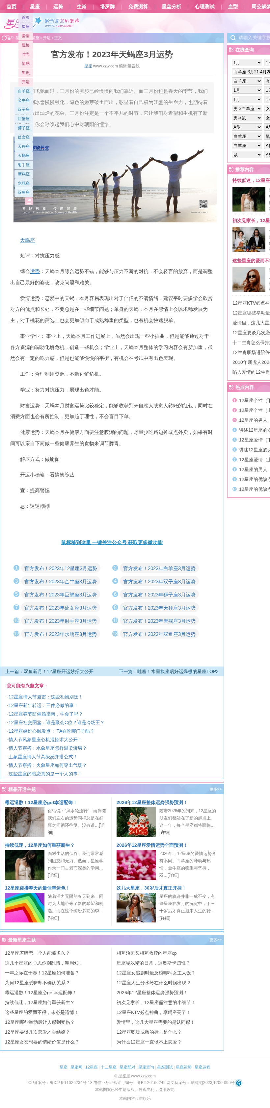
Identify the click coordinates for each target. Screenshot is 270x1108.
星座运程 (202, 1067)
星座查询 (146, 1067)
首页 (11, 6)
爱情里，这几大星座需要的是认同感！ (156, 1022)
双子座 (24, 109)
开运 (26, 82)
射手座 (24, 165)
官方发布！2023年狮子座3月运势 (159, 594)
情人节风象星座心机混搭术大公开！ (45, 739)
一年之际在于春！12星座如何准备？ (42, 972)
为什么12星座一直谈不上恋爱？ (149, 1042)
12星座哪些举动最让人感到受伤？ (40, 1022)
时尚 (26, 54)
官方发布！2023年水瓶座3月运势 (60, 634)
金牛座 (24, 100)
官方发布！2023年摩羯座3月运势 (159, 621)
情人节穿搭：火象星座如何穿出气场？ (48, 765)
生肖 (82, 6)
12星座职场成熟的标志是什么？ (149, 1032)
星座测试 (165, 1067)
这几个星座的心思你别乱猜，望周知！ (44, 963)
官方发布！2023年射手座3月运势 (60, 621)
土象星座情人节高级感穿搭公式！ (43, 756)
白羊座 (24, 91)
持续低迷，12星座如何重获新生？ (40, 845)
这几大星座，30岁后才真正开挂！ (151, 888)
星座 (35, 6)
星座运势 (184, 1067)
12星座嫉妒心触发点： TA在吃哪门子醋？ (51, 731)
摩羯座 (24, 174)
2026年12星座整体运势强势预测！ (152, 802)
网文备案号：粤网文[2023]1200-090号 (201, 1082)
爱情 (26, 36)
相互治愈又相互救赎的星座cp (147, 953)
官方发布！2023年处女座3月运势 (60, 608)
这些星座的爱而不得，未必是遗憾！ (42, 1012)
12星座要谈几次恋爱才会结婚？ (37, 1032)
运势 (58, 6)
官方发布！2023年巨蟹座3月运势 (60, 594)
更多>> (215, 789)
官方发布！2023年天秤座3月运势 (159, 608)
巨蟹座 (24, 118)
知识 (26, 72)
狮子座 (24, 128)
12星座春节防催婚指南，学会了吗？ (46, 714)
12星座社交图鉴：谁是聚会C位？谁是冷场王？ (57, 722)
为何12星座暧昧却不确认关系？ (37, 982)
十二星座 (109, 1067)
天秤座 (24, 146)
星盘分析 (171, 6)
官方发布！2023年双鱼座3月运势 (159, 634)
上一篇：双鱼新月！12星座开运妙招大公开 (49, 671)
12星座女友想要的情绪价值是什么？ (42, 1042)
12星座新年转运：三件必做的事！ (43, 705)
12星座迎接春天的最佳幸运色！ (37, 888)
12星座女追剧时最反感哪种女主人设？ (156, 972)
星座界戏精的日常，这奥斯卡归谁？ (153, 963)
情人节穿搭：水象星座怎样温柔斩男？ (48, 748)
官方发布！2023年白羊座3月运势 (159, 568)
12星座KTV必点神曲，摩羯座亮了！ (154, 1012)
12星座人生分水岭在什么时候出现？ (154, 982)
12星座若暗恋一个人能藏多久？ (37, 953)
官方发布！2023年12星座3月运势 (60, 568)
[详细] (165, 832)
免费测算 (138, 6)
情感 (26, 63)
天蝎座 (24, 155)
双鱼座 (24, 192)
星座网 (76, 1067)
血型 (233, 6)
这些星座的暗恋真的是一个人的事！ (45, 773)
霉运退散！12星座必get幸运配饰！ (41, 802)
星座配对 (127, 1067)
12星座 (91, 1067)
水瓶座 (24, 183)
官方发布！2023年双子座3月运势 (159, 581)
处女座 (24, 137)
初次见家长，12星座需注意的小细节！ (156, 1002)
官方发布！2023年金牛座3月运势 (60, 581)
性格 (26, 45)
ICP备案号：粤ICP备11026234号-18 (60, 1082)
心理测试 (205, 6)
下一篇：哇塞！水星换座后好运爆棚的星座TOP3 (169, 671)
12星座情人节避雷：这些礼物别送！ (46, 696)
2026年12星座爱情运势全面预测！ (152, 845)
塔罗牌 (107, 6)
